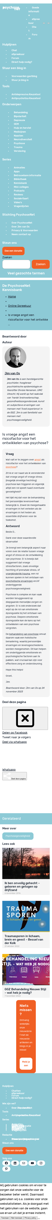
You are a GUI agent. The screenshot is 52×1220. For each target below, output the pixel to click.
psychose (11, 467)
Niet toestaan (16, 1218)
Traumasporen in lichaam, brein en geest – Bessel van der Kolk (24, 939)
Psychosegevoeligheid (18, 836)
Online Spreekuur (19, 305)
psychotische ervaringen (19, 581)
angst (38, 460)
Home (12, 296)
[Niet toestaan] (39, 1218)
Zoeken (7, 257)
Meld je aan (26, 1063)
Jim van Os (12, 373)
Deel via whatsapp (14, 742)
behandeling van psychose (24, 634)
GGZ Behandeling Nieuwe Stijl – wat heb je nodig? (25, 990)
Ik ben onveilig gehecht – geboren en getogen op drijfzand (22, 886)
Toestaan (5, 1218)
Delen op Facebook (14, 732)
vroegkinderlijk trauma (18, 574)
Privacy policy (30, 1218)
